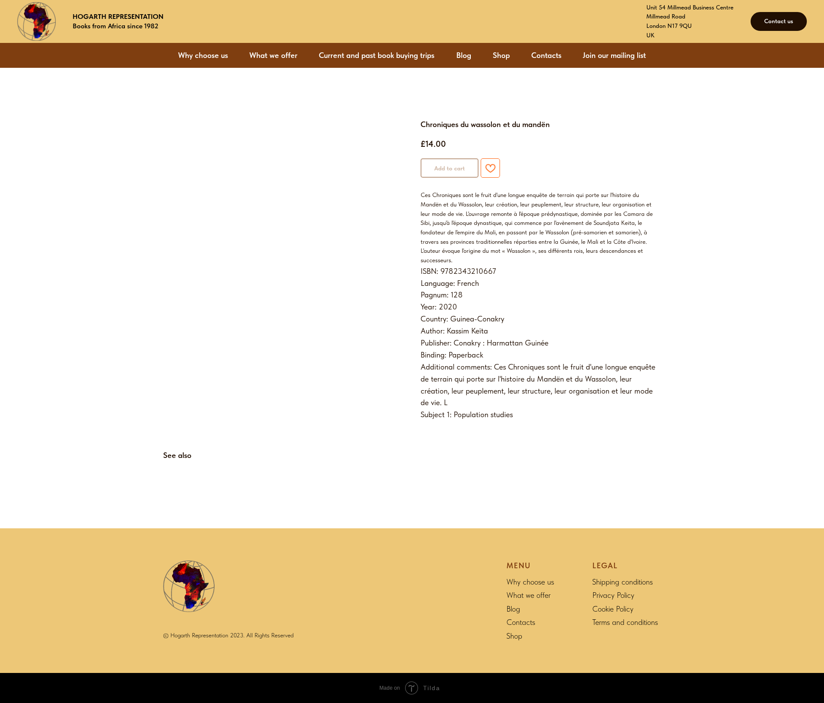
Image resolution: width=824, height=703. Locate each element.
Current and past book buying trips (376, 55)
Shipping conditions (622, 581)
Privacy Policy (613, 595)
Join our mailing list (614, 55)
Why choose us (203, 55)
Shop (501, 55)
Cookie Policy (612, 608)
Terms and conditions (625, 622)
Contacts (546, 55)
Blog (463, 55)
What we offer (273, 55)
